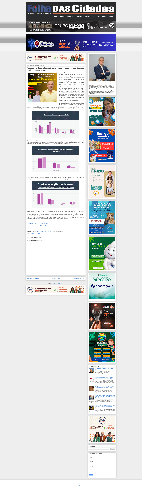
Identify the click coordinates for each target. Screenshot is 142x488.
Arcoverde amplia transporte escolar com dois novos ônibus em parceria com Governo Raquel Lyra (105, 406)
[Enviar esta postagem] (54, 231)
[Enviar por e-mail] (56, 231)
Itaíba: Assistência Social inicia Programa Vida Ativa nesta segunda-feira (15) (104, 378)
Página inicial (56, 278)
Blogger (78, 485)
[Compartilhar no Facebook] (61, 231)
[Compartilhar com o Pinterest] (62, 231)
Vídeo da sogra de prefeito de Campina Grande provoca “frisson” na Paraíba (104, 387)
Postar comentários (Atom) (57, 283)
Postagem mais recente (33, 278)
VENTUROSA (37, 233)
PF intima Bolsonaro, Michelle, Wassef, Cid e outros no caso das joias (104, 369)
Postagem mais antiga (78, 278)
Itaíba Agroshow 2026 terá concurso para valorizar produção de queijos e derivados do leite (105, 396)
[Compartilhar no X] (59, 231)
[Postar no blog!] (58, 231)
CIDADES (32, 233)
